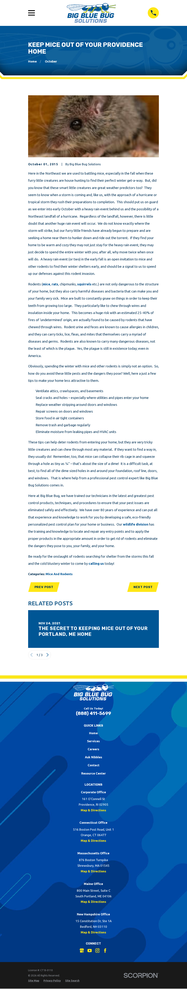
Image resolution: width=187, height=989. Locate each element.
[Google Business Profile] (82, 950)
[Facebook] (105, 950)
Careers (93, 749)
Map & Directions (93, 810)
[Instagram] (97, 950)
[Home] (91, 13)
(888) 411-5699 (93, 713)
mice (46, 284)
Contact (93, 765)
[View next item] (47, 655)
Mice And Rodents (59, 574)
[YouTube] (89, 950)
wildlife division (135, 524)
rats (55, 284)
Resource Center (93, 773)
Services (93, 741)
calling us (96, 563)
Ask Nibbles (93, 757)
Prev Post (44, 587)
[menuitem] (33, 980)
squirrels (84, 284)
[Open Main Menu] (31, 12)
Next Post (143, 587)
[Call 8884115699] (153, 12)
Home (93, 733)
